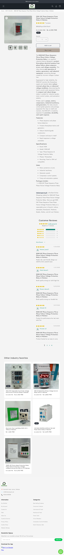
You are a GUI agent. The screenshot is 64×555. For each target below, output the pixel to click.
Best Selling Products (38, 503)
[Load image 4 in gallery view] (26, 48)
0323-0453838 (7, 494)
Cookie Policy (4, 525)
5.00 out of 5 (52, 224)
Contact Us (4, 509)
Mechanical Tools (37, 512)
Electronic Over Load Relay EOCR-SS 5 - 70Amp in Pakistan (17, 429)
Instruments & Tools (38, 509)
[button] (3, 6)
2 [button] (47, 345)
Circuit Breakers (37, 518)
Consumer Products (38, 506)
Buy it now (48, 50)
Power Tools (36, 515)
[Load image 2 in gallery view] (15, 48)
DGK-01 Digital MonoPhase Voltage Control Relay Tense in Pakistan (46, 391)
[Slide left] (6, 48)
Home (2, 11)
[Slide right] (30, 48)
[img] (40, 247)
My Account (4, 506)
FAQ (2, 512)
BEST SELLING (9, 11)
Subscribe (58, 539)
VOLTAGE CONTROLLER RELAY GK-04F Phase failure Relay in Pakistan (44, 429)
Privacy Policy (4, 521)
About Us (3, 515)
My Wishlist (4, 503)
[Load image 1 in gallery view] (10, 48)
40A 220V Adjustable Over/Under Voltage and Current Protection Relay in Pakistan (17, 391)
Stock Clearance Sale (38, 525)
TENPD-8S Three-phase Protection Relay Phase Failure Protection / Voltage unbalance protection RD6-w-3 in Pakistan (18, 467)
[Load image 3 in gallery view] (20, 48)
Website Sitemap (5, 528)
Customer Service (5, 518)
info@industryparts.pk (8, 492)
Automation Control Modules (40, 521)
